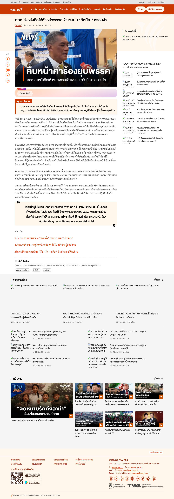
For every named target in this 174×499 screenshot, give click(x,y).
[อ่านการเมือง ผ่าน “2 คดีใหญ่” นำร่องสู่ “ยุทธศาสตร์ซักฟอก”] (149, 419)
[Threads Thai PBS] (127, 479)
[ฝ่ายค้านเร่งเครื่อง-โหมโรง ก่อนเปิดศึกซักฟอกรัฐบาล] (89, 390)
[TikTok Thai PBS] (143, 479)
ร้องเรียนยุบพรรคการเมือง (33, 265)
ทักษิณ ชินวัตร (72, 265)
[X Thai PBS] (116, 479)
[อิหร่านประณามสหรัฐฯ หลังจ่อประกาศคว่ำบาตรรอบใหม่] (119, 390)
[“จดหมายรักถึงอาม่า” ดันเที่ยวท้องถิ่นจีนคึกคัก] (42, 400)
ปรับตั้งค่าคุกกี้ (80, 464)
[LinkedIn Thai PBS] (154, 479)
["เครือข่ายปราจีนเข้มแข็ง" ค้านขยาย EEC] (119, 419)
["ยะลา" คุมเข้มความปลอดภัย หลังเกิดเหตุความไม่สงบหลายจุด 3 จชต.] (146, 48)
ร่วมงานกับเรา (37, 464)
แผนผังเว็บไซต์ (16, 459)
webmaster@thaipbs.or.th (128, 470)
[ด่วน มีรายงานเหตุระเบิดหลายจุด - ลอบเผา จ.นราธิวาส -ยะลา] (129, 111)
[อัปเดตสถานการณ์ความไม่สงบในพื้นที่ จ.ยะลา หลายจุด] (129, 83)
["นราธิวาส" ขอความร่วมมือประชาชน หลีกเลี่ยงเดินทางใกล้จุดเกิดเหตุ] (129, 102)
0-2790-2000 (117, 467)
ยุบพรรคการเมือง (22, 270)
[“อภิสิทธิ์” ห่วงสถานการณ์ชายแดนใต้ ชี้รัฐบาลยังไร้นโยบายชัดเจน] (139, 297)
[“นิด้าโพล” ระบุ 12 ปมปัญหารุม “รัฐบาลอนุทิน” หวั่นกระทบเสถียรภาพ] (21, 335)
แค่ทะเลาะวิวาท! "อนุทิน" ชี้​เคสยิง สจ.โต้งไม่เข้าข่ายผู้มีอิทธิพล (45, 245)
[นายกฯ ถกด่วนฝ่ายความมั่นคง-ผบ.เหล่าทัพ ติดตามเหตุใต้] (21, 362)
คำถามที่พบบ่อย (16, 464)
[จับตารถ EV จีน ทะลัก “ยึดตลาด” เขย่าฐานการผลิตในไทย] (89, 419)
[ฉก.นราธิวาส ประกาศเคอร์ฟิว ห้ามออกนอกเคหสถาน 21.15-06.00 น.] (129, 93)
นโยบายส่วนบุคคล (38, 459)
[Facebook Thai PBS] (111, 479)
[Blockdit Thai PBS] (148, 479)
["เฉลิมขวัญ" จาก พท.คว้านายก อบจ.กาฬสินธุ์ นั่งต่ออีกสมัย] (34, 297)
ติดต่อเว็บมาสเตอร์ (60, 464)
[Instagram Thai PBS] (122, 479)
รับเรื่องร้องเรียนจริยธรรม (84, 459)
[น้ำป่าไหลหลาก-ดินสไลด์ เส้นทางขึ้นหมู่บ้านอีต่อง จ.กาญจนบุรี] (129, 140)
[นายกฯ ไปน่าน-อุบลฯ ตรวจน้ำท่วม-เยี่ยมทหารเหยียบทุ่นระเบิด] (21, 349)
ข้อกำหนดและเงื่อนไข (61, 459)
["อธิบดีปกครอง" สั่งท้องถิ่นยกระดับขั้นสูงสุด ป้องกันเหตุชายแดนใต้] (98, 349)
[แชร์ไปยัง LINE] (8, 70)
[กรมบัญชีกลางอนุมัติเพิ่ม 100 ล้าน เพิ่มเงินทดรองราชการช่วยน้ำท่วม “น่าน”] (129, 129)
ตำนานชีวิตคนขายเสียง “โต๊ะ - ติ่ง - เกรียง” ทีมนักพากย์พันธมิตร (46, 252)
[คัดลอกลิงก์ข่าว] (8, 81)
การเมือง (18, 25)
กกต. (17, 265)
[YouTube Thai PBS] (138, 479)
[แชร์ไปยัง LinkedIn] (8, 75)
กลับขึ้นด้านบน (154, 452)
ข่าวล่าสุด (46, 270)
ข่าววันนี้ (35, 270)
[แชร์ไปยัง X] (8, 65)
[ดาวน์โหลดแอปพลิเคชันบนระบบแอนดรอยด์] (32, 482)
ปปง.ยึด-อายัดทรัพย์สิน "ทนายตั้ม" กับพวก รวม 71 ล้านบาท (44, 238)
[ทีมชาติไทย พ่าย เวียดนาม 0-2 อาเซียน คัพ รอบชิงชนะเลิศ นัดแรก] (129, 120)
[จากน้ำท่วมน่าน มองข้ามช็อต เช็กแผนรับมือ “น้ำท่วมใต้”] (149, 390)
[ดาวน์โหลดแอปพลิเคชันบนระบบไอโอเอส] (32, 475)
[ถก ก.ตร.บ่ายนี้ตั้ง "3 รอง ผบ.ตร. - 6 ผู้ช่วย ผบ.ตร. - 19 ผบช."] (98, 335)
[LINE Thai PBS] (132, 479)
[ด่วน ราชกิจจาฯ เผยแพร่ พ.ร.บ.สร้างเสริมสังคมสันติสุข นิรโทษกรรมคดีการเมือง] (87, 297)
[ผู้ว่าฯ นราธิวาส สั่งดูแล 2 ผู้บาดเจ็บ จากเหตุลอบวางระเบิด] (129, 74)
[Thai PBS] (17, 9)
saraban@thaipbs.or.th (141, 473)
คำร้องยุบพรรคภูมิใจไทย (90, 265)
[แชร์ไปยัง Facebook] (8, 59)
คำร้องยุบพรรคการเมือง (54, 265)
